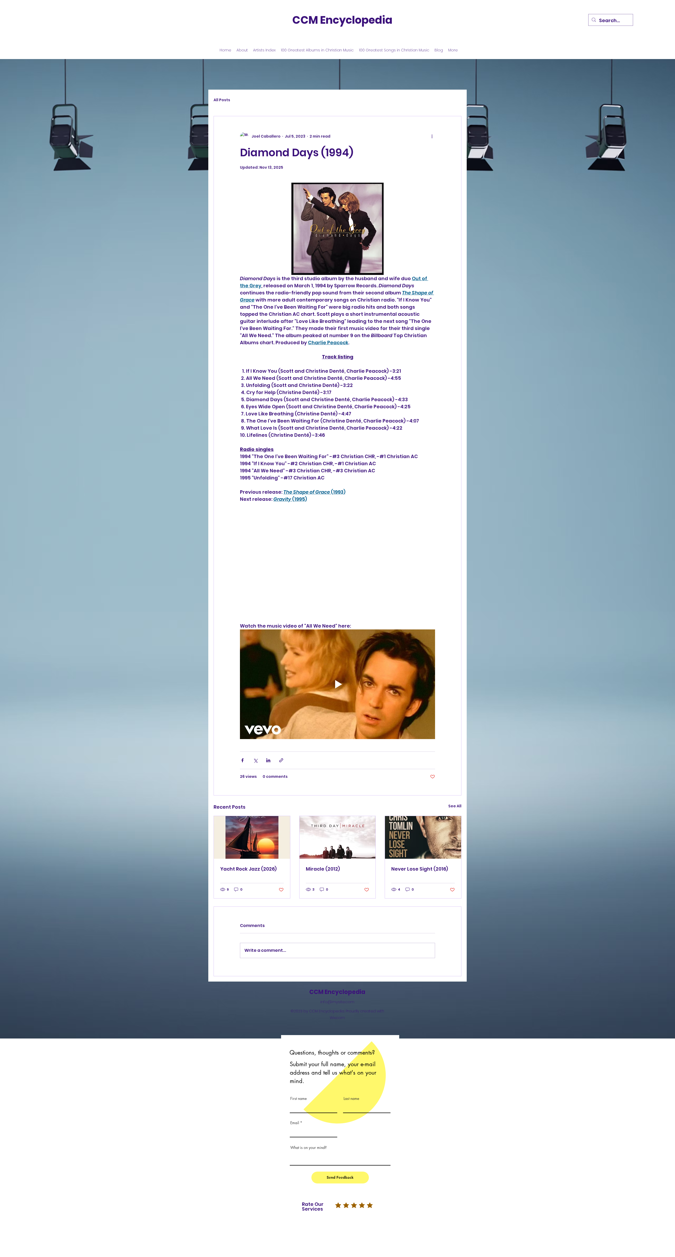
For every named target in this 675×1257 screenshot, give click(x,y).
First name (298, 1098)
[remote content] (337, 562)
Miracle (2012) (323, 869)
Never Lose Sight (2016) (419, 869)
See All (454, 806)
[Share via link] (281, 760)
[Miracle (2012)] (338, 837)
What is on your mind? (308, 1147)
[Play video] (337, 684)
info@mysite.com (337, 1001)
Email (294, 1123)
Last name (351, 1098)
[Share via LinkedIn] (268, 760)
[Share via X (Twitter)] (255, 760)
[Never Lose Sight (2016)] (423, 837)
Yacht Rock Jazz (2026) (248, 869)
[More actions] (432, 136)
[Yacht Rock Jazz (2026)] (252, 837)
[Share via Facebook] (242, 760)
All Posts (222, 100)
